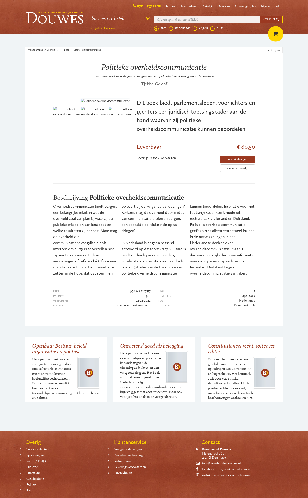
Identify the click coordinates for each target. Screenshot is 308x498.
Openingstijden (245, 6)
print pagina (273, 50)
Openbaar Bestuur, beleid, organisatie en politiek (60, 348)
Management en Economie (43, 49)
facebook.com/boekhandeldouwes (226, 469)
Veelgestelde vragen (128, 449)
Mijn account (270, 6)
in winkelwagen (237, 159)
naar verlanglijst (239, 168)
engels (203, 28)
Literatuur (33, 473)
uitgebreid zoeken (103, 28)
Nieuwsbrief (189, 6)
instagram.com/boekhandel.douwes (227, 475)
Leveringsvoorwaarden (130, 467)
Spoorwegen (35, 455)
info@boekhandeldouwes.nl (221, 463)
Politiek (31, 484)
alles (163, 28)
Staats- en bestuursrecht (87, 49)
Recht (65, 49)
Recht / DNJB (36, 461)
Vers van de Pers (37, 449)
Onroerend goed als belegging (151, 345)
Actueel (171, 6)
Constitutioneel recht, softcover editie (241, 348)
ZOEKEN (269, 19)
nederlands (182, 28)
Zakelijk (207, 6)
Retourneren (123, 461)
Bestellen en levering (128, 455)
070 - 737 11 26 (149, 6)
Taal (29, 490)
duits (220, 28)
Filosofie (32, 467)
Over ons (223, 6)
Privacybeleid (123, 473)
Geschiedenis (35, 479)
